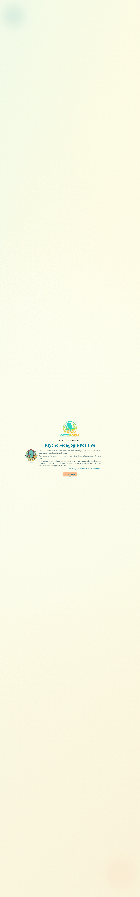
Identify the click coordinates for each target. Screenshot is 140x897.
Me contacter (70, 474)
